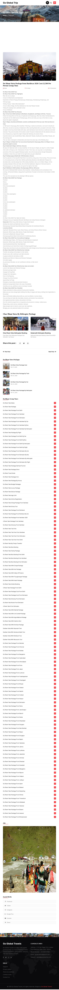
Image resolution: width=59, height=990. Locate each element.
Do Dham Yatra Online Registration (29, 499)
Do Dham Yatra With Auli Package (29, 569)
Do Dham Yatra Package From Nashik (29, 691)
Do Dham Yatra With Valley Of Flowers (29, 573)
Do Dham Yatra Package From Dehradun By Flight (29, 462)
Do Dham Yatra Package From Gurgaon (29, 724)
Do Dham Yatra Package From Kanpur (29, 698)
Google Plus (10, 914)
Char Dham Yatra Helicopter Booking (15, 333)
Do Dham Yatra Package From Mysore (29, 772)
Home (5, 15)
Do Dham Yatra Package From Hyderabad (29, 658)
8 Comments (53, 88)
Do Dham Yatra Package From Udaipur (29, 776)
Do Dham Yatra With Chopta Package (29, 565)
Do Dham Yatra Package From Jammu (29, 746)
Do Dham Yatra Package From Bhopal (29, 684)
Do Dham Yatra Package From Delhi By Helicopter (29, 443)
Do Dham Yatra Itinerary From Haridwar (29, 525)
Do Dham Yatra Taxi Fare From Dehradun (29, 536)
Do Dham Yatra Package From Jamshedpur (29, 709)
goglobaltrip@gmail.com (42, 954)
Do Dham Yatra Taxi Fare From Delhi (29, 539)
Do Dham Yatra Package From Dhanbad (29, 761)
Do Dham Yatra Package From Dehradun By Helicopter (29, 458)
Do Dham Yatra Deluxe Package (29, 491)
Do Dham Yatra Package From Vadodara (29, 743)
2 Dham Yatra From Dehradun (29, 606)
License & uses (7, 974)
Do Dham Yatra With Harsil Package (29, 580)
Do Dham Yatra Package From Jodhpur (29, 780)
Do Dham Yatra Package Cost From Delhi (29, 591)
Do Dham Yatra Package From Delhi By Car (29, 436)
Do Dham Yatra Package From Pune (29, 665)
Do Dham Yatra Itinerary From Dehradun (29, 599)
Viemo (8, 922)
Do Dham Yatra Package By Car (19, 382)
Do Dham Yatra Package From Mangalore (29, 769)
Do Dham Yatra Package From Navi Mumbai (29, 728)
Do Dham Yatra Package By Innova (29, 480)
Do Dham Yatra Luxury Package (29, 488)
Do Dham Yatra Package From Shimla (29, 794)
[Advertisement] (29, 33)
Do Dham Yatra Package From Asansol (29, 813)
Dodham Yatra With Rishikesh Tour (29, 636)
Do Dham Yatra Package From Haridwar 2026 (29, 517)
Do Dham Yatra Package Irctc (29, 477)
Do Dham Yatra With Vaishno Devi (29, 621)
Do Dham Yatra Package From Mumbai (29, 643)
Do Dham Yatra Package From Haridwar (29, 414)
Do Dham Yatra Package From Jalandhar (29, 754)
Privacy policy (7, 969)
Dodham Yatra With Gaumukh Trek (29, 628)
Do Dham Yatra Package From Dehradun (29, 417)
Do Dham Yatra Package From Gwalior (29, 687)
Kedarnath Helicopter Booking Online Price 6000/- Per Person (43, 336)
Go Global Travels (12, 943)
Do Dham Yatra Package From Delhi (29, 410)
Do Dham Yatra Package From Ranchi (29, 713)
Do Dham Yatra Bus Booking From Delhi (29, 554)
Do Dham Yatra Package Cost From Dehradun (29, 595)
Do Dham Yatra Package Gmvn (29, 469)
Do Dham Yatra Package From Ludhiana (29, 750)
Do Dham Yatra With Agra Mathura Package (29, 617)
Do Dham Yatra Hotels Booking (29, 584)
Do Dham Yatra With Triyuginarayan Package (29, 576)
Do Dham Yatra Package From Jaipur (29, 669)
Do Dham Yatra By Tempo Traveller (29, 543)
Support (5, 966)
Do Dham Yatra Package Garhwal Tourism (29, 466)
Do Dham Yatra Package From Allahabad (29, 802)
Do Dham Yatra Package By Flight (29, 432)
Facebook (9, 901)
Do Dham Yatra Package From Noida (29, 717)
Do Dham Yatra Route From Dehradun (29, 602)
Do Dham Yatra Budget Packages (29, 484)
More (5, 88)
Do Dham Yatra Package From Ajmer (29, 783)
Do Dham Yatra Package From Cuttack (29, 695)
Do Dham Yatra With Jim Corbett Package (29, 613)
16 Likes (28, 88)
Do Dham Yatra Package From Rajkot (29, 739)
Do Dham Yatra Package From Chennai (29, 647)
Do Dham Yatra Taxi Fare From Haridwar (29, 532)
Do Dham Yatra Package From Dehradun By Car (29, 451)
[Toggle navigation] (54, 2)
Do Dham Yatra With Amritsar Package (29, 624)
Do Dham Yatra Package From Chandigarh (29, 680)
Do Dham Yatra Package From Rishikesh (29, 510)
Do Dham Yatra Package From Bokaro (29, 809)
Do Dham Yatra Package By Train (20, 373)
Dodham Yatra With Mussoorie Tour (29, 639)
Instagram (9, 910)
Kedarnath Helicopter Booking (41, 333)
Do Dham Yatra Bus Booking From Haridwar (29, 558)
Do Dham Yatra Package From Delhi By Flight (29, 447)
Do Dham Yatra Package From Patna (29, 706)
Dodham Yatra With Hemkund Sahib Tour (29, 632)
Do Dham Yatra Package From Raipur (29, 732)
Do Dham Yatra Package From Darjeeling (29, 791)
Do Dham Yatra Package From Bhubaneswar (29, 817)
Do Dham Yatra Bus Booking (29, 547)
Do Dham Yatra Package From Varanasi (29, 806)
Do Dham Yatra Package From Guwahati (29, 765)
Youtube (9, 918)
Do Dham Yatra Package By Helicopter (21, 390)
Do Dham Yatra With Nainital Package (29, 610)
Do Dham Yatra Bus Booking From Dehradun (29, 562)
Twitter (9, 905)
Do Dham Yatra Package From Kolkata (29, 650)
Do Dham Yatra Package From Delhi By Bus (29, 440)
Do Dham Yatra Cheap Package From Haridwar (29, 503)
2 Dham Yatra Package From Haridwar (29, 521)
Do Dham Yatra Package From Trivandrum (29, 798)
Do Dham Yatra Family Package (29, 551)
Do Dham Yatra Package (29, 406)
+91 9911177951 (45, 952)
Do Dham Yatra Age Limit (29, 495)
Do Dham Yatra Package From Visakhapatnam (29, 676)
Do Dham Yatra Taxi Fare (29, 528)
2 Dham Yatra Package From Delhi (29, 588)
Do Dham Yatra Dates (29, 403)
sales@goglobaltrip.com (44, 957)
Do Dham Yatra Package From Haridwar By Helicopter (29, 429)
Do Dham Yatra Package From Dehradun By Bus (29, 454)
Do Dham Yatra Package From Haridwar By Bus (29, 425)
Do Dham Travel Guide (29, 473)
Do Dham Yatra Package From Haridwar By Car (29, 421)
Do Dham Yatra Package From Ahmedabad (29, 661)
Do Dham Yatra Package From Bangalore (29, 654)
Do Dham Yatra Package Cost (19, 365)
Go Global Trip (10, 3)
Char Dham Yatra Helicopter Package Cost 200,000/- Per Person (13, 336)
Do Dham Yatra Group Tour (29, 506)
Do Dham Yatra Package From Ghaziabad (29, 721)
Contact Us (6, 977)
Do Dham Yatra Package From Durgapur (29, 735)
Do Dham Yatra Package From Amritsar (29, 758)
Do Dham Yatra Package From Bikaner (29, 787)
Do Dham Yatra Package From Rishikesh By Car (29, 514)
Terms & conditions (8, 972)
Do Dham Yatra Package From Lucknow (29, 673)
